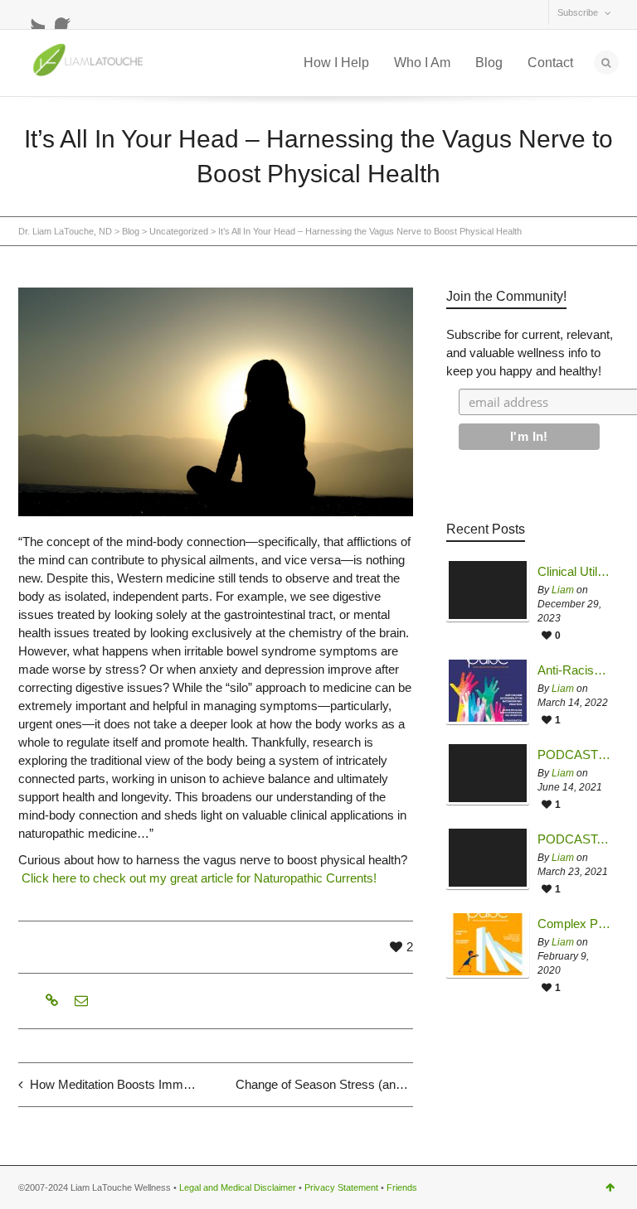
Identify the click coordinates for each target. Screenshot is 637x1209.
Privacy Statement (341, 1187)
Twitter (31, 15)
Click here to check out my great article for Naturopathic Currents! (199, 878)
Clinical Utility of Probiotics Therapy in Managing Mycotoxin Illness (573, 571)
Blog (489, 63)
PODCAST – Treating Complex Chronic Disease (573, 755)
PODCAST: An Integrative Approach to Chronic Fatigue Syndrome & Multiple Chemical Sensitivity (573, 839)
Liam (563, 590)
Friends (402, 1187)
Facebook (68, 15)
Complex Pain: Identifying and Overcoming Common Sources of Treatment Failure (573, 924)
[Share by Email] (79, 1001)
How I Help (336, 63)
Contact (550, 63)
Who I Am (422, 63)
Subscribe (577, 12)
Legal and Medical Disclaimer (237, 1187)
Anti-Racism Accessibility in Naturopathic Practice (573, 670)
